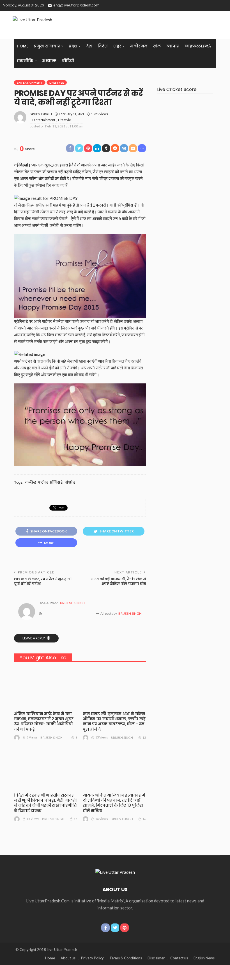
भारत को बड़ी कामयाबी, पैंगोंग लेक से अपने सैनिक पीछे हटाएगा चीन (118, 581)
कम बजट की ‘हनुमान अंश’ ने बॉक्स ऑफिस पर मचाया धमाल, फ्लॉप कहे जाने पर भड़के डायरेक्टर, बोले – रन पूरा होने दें (114, 721)
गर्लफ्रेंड (30, 482)
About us (68, 958)
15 (75, 819)
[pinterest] (124, 927)
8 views (32, 737)
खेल (157, 46)
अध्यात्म (49, 60)
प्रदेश (73, 46)
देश (89, 46)
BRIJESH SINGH (41, 114)
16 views (101, 818)
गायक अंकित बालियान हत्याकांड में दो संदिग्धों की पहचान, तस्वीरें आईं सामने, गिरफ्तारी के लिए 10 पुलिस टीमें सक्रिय (114, 802)
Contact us (179, 958)
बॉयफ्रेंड (70, 482)
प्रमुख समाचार (47, 46)
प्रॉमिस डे (56, 482)
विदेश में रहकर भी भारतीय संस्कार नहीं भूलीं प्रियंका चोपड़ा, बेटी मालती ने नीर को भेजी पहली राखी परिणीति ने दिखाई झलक (45, 802)
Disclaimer (156, 958)
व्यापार (172, 46)
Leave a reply (33, 638)
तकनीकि (25, 60)
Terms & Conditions (125, 958)
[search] (208, 46)
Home (22, 46)
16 (144, 819)
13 (144, 737)
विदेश (103, 46)
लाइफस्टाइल (196, 46)
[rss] (40, 613)
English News (204, 958)
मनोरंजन (139, 46)
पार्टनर (43, 482)
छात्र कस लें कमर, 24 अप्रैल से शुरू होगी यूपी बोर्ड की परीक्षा (42, 581)
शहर (117, 46)
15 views (33, 818)
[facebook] (105, 927)
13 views (101, 737)
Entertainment (30, 82)
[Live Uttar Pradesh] (115, 871)
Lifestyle (56, 82)
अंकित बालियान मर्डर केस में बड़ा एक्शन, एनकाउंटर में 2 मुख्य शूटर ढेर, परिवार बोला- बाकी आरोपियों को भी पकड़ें (43, 721)
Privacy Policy (92, 958)
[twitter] (115, 927)
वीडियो (68, 60)
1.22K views (99, 114)
